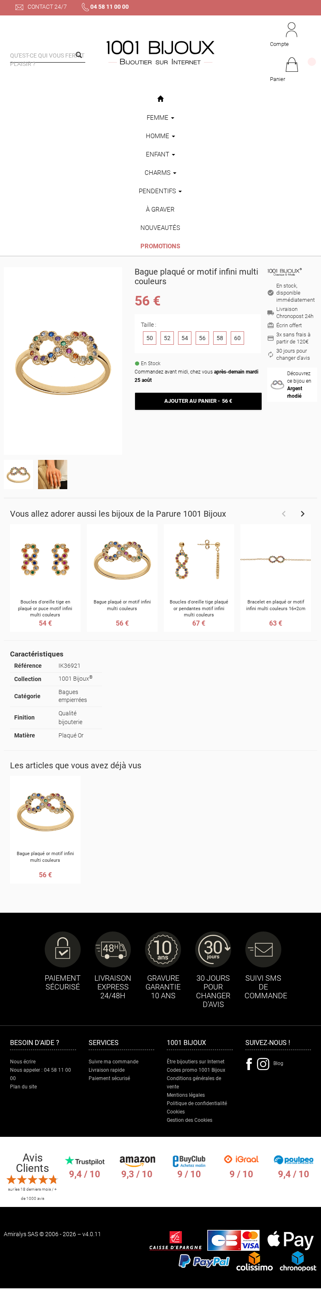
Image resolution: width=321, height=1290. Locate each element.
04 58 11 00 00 (109, 6)
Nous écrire (23, 1062)
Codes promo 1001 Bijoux (196, 1070)
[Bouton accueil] (160, 99)
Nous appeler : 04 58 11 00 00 (40, 1074)
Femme (158, 117)
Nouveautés (160, 228)
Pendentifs (158, 191)
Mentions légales (186, 1095)
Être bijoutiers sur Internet (195, 1062)
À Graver (160, 209)
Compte (279, 44)
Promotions (160, 246)
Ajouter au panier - (198, 401)
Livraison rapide (107, 1070)
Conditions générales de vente (194, 1082)
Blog (278, 1063)
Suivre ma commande (113, 1062)
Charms (158, 173)
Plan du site (23, 1087)
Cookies (176, 1112)
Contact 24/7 (46, 6)
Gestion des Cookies (189, 1120)
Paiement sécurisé (109, 1078)
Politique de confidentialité (197, 1103)
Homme (158, 136)
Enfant (158, 154)
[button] (291, 70)
